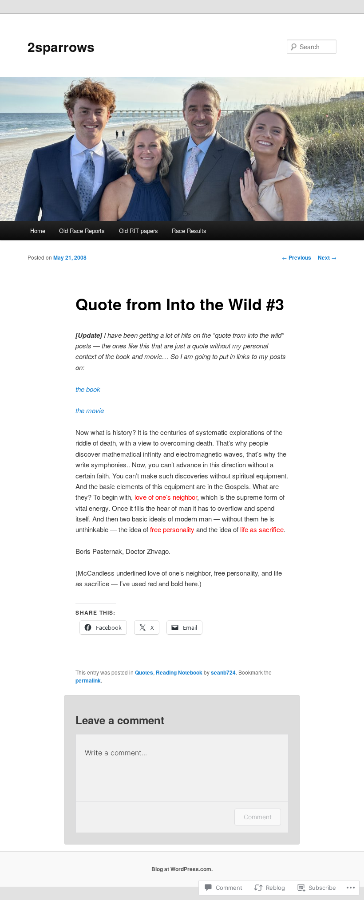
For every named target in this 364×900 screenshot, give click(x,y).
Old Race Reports (82, 230)
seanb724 (223, 672)
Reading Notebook (179, 672)
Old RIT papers (138, 230)
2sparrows (61, 46)
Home (37, 230)
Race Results (189, 230)
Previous (296, 257)
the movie (89, 410)
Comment (258, 817)
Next (327, 257)
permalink (88, 680)
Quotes (144, 672)
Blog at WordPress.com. (182, 869)
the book (87, 389)
